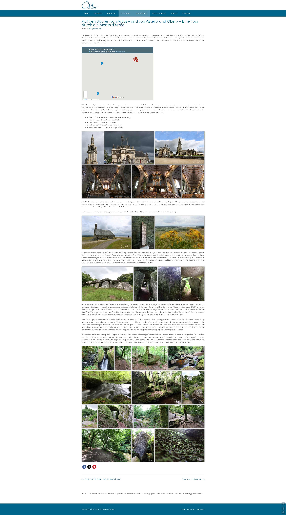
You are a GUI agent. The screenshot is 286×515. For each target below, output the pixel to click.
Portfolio (111, 13)
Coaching (186, 13)
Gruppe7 (174, 13)
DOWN (283, 512)
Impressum (200, 509)
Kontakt (183, 509)
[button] (84, 467)
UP (283, 508)
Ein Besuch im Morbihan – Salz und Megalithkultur (101, 479)
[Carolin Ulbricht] (90, 5)
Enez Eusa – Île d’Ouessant (193, 479)
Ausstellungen (159, 13)
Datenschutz (191, 509)
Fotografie (126, 13)
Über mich (98, 13)
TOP (283, 503)
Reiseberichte (141, 13)
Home (86, 13)
